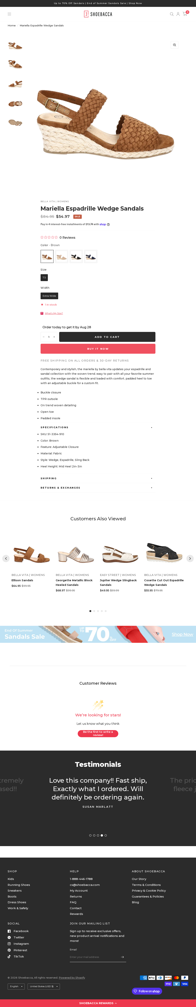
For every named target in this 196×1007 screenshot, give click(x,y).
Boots (12, 896)
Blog (135, 902)
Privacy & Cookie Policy (149, 890)
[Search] (172, 14)
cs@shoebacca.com (85, 885)
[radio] (47, 256)
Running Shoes (19, 885)
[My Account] (178, 14)
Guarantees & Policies (148, 896)
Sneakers (15, 890)
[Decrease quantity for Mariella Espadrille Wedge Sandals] (44, 337)
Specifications (55, 427)
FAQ (73, 902)
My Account (79, 890)
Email (73, 949)
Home (12, 25)
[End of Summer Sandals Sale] (98, 634)
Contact (76, 908)
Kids (11, 879)
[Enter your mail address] (122, 957)
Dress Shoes (17, 902)
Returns (76, 896)
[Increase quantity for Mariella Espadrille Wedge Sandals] (54, 337)
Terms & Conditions (146, 885)
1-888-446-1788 (81, 879)
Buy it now (98, 348)
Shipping (49, 478)
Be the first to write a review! (98, 733)
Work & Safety (18, 908)
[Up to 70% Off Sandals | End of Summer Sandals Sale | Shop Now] (98, 3)
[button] (98, 1003)
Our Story (139, 879)
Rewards (76, 914)
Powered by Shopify (72, 977)
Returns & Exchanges (61, 487)
